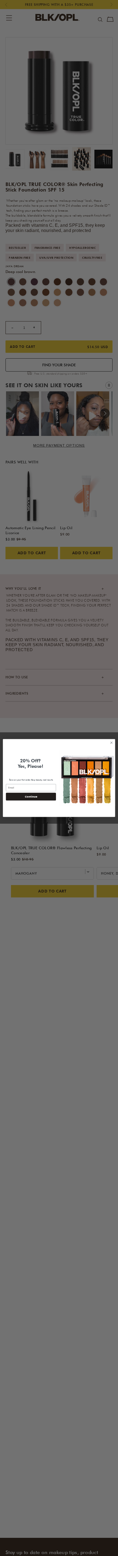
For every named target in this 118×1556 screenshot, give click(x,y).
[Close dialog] (111, 742)
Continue (31, 796)
